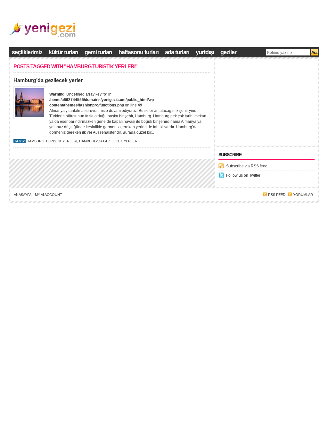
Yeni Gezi (289, 208)
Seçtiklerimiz (27, 52)
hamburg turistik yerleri (52, 141)
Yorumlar (303, 195)
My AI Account (48, 195)
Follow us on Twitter (243, 175)
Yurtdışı (205, 52)
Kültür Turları (63, 52)
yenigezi (311, 208)
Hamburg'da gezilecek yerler (108, 141)
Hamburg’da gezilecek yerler (48, 80)
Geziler (228, 52)
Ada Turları (177, 52)
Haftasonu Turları (139, 52)
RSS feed (276, 195)
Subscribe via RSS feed (246, 166)
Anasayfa (22, 195)
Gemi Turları (98, 52)
